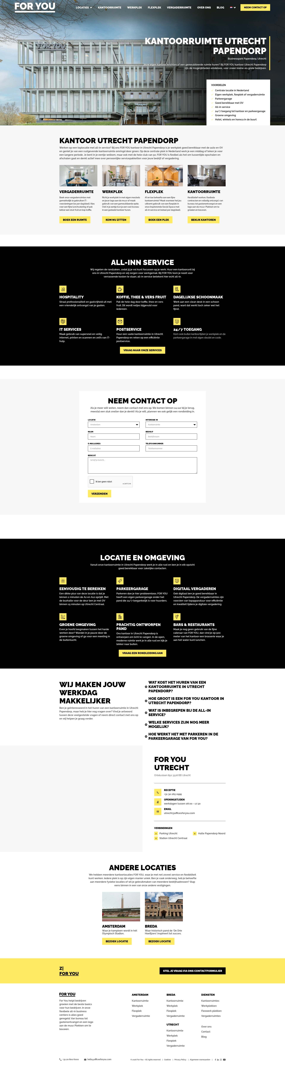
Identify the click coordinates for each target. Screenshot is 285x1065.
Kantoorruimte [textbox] (154, 425)
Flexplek (137, 1011)
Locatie (92, 420)
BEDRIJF (149, 432)
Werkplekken (209, 1005)
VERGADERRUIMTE (179, 7)
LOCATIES (82, 7)
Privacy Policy (180, 1060)
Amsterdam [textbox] (95, 425)
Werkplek (137, 1005)
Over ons (206, 1026)
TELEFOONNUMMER (154, 444)
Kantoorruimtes (210, 1000)
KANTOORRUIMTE (109, 7)
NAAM (90, 432)
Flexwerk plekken (211, 1011)
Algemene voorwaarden (200, 1060)
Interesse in (152, 420)
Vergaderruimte (141, 1016)
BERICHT (92, 455)
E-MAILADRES (94, 444)
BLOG (220, 7)
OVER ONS (204, 7)
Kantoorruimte (140, 1000)
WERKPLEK (134, 7)
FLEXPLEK (154, 7)
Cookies (167, 1060)
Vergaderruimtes (211, 1016)
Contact (205, 1031)
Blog (204, 1036)
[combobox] (114, 425)
